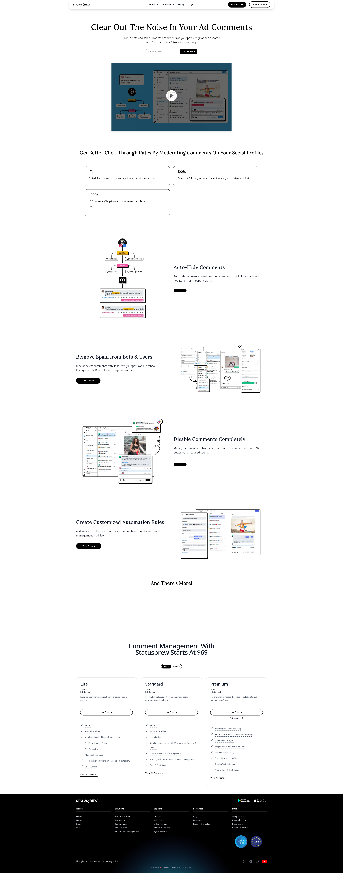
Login (191, 4)
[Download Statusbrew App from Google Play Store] (244, 801)
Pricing (181, 4)
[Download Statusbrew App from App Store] (259, 801)
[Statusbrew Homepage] (81, 4)
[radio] (166, 666)
